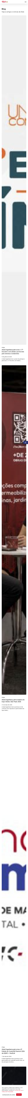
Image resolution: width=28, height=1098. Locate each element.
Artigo (3, 347)
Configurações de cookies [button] (8, 1094)
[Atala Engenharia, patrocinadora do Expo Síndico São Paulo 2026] (14, 530)
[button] (25, 2)
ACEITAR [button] (19, 1094)
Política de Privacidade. (7, 1091)
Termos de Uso (18, 1090)
